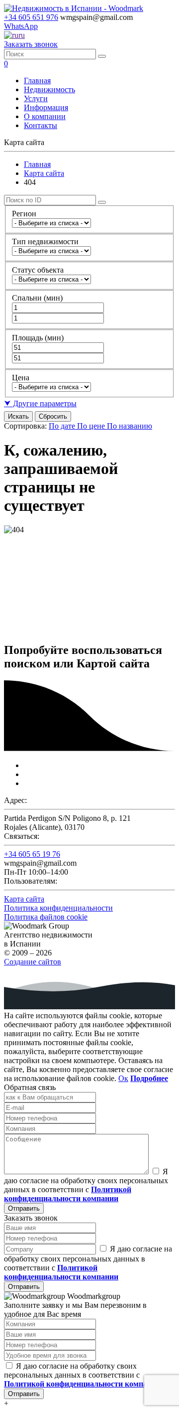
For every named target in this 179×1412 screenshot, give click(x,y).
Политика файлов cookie (46, 917)
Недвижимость (49, 89)
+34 (31, 17)
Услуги (36, 98)
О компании (45, 116)
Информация (46, 107)
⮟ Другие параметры (40, 403)
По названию (129, 426)
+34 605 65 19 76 (32, 854)
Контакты (40, 125)
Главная (37, 80)
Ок (123, 1078)
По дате (63, 426)
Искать (18, 416)
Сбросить (53, 416)
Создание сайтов (32, 961)
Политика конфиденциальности (58, 908)
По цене (92, 426)
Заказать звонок (31, 44)
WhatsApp (21, 26)
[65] (102, 56)
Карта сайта (44, 173)
